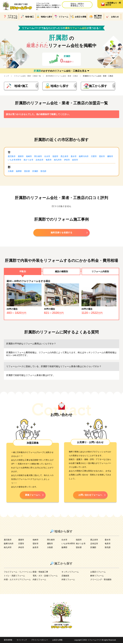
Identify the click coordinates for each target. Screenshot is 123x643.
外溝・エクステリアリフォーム (17, 579)
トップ (6, 76)
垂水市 (74, 156)
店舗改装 (65, 576)
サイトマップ (22, 640)
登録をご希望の (77, 5)
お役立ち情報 (57, 640)
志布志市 (39, 160)
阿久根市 (38, 156)
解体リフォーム (97, 576)
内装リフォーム (39, 579)
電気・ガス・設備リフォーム (45, 576)
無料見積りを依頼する (61, 232)
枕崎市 (29, 156)
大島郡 (11, 171)
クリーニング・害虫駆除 (100, 579)
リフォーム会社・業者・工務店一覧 (27, 76)
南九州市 (58, 160)
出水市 (47, 156)
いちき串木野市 (14, 160)
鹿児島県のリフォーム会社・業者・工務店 (62, 76)
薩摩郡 (19, 171)
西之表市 (64, 156)
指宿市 (55, 156)
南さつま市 (28, 160)
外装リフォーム (68, 579)
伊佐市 (67, 160)
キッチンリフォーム (70, 572)
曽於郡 (27, 171)
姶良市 (75, 160)
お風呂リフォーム (98, 572)
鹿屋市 (21, 156)
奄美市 (49, 160)
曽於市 (102, 156)
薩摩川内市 (84, 156)
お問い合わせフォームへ (90, 495)
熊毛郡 (43, 171)
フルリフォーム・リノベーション (18, 572)
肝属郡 (35, 171)
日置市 (94, 156)
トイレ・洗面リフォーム (14, 576)
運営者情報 (8, 640)
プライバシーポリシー (39, 640)
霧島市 (110, 156)
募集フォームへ (32, 495)
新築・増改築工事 (40, 572)
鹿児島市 (11, 156)
